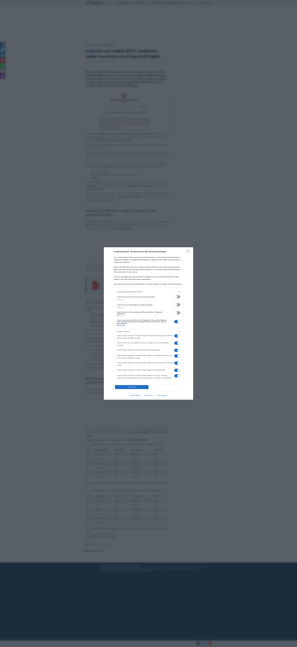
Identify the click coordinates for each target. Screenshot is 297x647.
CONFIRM (132, 387)
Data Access (148, 395)
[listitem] (148, 291)
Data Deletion (135, 395)
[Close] (188, 252)
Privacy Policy (162, 395)
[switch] (177, 296)
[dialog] (148, 323)
